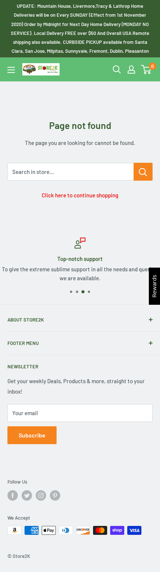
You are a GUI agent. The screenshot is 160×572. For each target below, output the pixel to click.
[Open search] (117, 69)
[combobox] (70, 172)
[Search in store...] (143, 172)
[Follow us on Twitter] (27, 495)
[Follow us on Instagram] (41, 495)
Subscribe (32, 435)
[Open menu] (11, 70)
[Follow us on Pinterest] (55, 495)
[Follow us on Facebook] (12, 495)
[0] (146, 69)
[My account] (131, 69)
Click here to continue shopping (80, 195)
